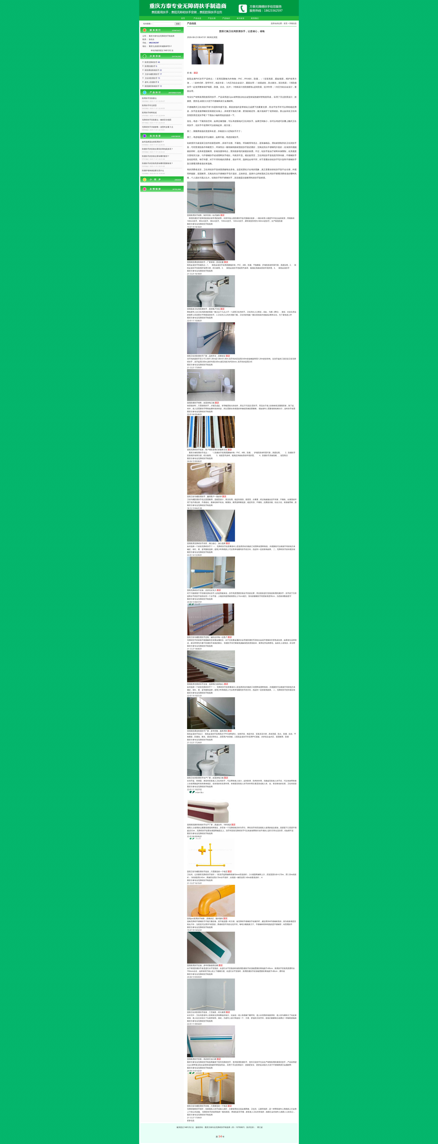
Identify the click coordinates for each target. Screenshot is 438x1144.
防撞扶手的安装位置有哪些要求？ (155, 156)
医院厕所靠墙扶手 (152, 86)
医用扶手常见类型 (149, 105)
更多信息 (190, 1120)
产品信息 (197, 18)
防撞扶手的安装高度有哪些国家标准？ (157, 163)
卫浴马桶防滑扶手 (152, 74)
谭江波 (260, 1127)
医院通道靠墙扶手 (152, 70)
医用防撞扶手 (150, 66)
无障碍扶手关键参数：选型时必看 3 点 (157, 127)
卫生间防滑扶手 (151, 78)
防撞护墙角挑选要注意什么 (153, 170)
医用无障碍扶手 (151, 62)
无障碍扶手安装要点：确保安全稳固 (156, 119)
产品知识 (226, 18)
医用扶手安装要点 (149, 98)
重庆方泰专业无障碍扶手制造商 (200, 224)
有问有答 (240, 18)
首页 (183, 18)
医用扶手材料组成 (149, 112)
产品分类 (212, 18)
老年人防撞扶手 (151, 82)
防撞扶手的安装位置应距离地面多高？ (157, 149)
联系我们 (255, 18)
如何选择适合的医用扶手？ (153, 141)
